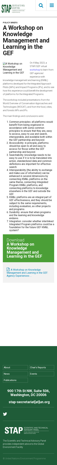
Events (33, 373)
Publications (10, 380)
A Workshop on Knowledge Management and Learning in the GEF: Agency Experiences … (27, 272)
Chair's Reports (38, 367)
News (7, 373)
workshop (35, 69)
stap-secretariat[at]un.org (29, 402)
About (7, 367)
